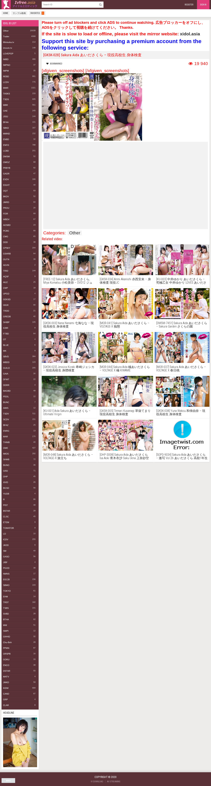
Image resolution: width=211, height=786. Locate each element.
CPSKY (6, 248)
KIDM (5, 688)
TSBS (6, 608)
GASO (6, 556)
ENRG (6, 431)
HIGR (5, 305)
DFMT (6, 379)
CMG (5, 236)
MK (4, 351)
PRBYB (6, 168)
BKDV (6, 196)
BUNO (6, 465)
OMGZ (6, 162)
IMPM (6, 71)
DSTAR (6, 671)
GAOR (6, 173)
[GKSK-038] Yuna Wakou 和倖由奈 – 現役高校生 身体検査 (180, 412)
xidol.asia (190, 34)
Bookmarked (56, 63)
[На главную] (20, 4)
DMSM (6, 156)
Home (5, 13)
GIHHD (6, 636)
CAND (6, 694)
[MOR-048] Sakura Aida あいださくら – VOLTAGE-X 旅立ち (68, 456)
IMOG (6, 453)
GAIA (5, 373)
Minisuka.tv (8, 42)
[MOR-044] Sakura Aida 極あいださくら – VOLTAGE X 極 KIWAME (125, 368)
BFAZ (5, 425)
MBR (5, 105)
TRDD (6, 311)
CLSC (6, 516)
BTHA (6, 619)
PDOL (6, 396)
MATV (6, 676)
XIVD (5, 482)
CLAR (6, 705)
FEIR (5, 213)
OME (5, 448)
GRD (5, 471)
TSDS (6, 99)
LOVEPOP (8, 53)
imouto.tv (7, 48)
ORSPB (7, 654)
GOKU (6, 659)
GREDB (7, 316)
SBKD (6, 128)
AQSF (6, 276)
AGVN (6, 265)
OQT (5, 191)
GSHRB (7, 253)
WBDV (6, 219)
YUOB (6, 493)
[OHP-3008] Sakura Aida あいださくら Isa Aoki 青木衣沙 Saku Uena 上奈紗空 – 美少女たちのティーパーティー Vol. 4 (125, 456)
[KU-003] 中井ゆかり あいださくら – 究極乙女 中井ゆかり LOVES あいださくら (181, 280)
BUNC (6, 402)
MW (5, 625)
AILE (5, 282)
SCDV (6, 419)
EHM (5, 596)
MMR (5, 88)
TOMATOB (8, 528)
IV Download (97, 781)
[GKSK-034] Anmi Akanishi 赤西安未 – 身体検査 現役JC (125, 280)
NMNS (6, 574)
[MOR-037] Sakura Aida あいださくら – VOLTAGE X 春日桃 (181, 368)
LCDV (6, 82)
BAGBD (7, 391)
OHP (5, 476)
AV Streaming (113, 781)
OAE (5, 111)
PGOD (6, 568)
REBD (6, 76)
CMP (5, 288)
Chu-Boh (7, 642)
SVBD (6, 614)
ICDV (5, 539)
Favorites (36, 13)
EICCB (6, 579)
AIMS (5, 408)
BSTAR (6, 511)
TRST (6, 602)
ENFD (6, 145)
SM (4, 551)
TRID (5, 271)
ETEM (6, 522)
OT (4, 339)
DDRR (6, 385)
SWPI (5, 631)
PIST (5, 505)
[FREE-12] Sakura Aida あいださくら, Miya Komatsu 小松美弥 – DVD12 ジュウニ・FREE (67, 280)
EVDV (6, 179)
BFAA (5, 122)
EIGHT (6, 185)
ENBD (6, 139)
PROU (6, 208)
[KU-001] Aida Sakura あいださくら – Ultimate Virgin (67, 412)
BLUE (6, 345)
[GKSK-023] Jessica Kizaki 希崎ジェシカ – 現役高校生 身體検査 (68, 368)
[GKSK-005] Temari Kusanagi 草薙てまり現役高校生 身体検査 (125, 412)
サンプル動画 (19, 13)
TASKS (6, 93)
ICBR (5, 328)
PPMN (6, 648)
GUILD (6, 368)
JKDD (6, 545)
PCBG (6, 231)
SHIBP (6, 322)
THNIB (6, 442)
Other (6, 31)
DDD (5, 242)
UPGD (6, 293)
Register (189, 4)
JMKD (6, 682)
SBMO (6, 585)
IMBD (5, 59)
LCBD (6, 151)
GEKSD (7, 299)
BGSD (6, 488)
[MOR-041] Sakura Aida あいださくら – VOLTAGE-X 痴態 (124, 324)
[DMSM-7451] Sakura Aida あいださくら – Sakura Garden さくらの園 (181, 324)
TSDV (6, 413)
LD (4, 533)
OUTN (6, 259)
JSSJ (5, 116)
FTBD (6, 333)
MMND (6, 133)
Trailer (6, 36)
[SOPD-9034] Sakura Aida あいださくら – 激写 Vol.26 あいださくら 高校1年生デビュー (182, 456)
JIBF (5, 562)
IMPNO (6, 65)
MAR (5, 436)
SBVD (6, 356)
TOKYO (7, 591)
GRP (5, 699)
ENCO (6, 665)
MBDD (6, 362)
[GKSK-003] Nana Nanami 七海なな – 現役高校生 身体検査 (68, 324)
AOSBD (7, 225)
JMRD (6, 202)
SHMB (6, 459)
